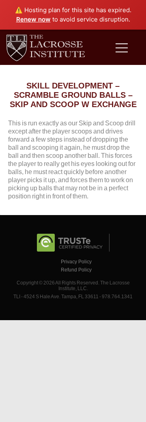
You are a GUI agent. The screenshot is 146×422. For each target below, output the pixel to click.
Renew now (33, 19)
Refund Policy (76, 270)
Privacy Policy (76, 262)
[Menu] (124, 49)
